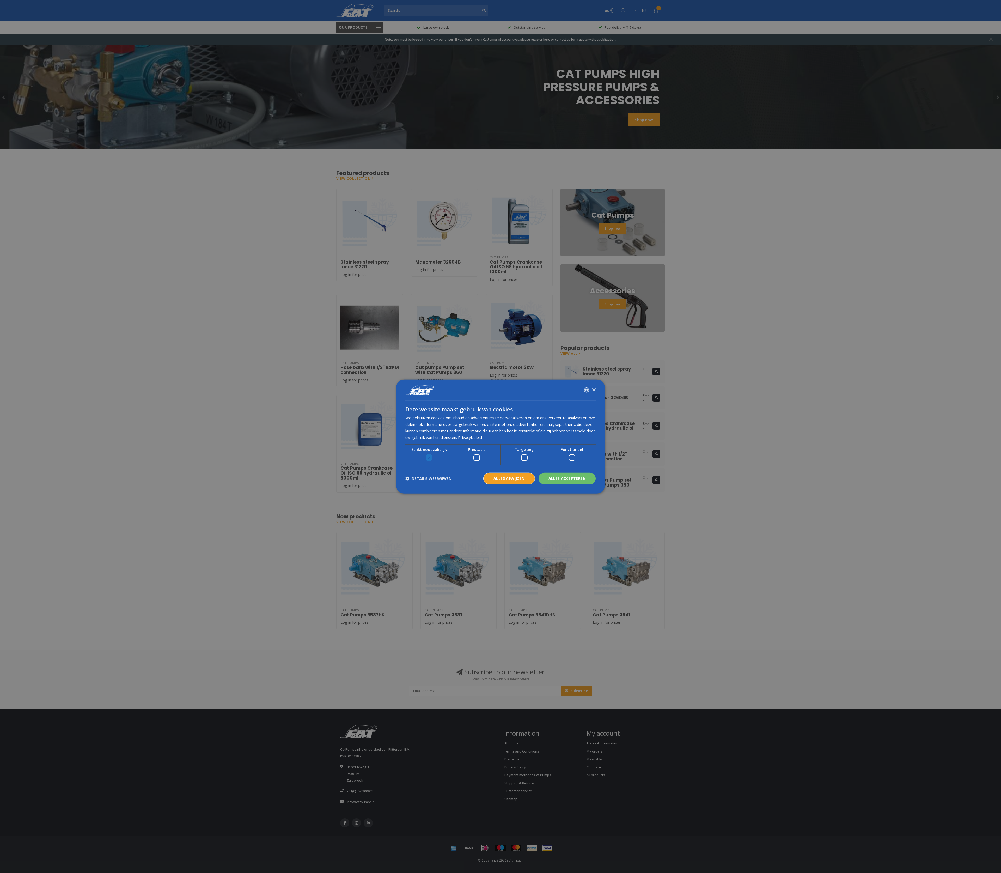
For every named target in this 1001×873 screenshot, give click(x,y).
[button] (428, 478)
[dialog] (500, 437)
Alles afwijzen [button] (509, 478)
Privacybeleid (470, 437)
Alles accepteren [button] (567, 478)
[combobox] (586, 390)
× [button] (594, 390)
